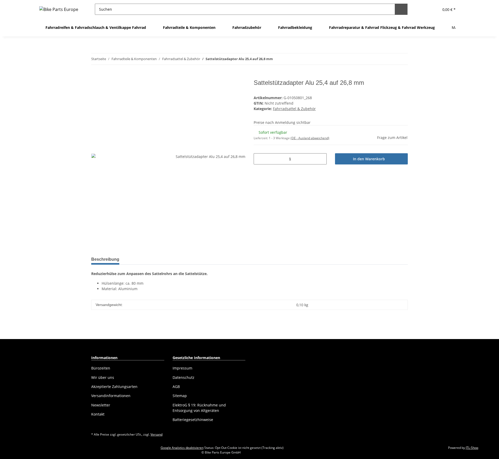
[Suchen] (401, 9)
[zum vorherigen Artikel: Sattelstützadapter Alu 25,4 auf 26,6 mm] (391, 59)
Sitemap (180, 395)
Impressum (182, 368)
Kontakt (97, 414)
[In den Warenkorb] (95, 76)
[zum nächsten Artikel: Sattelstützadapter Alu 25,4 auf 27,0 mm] (402, 59)
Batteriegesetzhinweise (193, 419)
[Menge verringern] (259, 159)
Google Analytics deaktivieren (182, 447)
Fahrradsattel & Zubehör (294, 108)
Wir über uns (102, 377)
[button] (422, 9)
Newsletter (100, 405)
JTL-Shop (472, 447)
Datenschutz (183, 377)
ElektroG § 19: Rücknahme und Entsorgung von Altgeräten (199, 408)
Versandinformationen (110, 395)
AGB (176, 386)
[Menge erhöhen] (320, 159)
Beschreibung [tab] (105, 259)
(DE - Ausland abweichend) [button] (310, 138)
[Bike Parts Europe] (58, 9)
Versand (156, 434)
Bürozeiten (100, 368)
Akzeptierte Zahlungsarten (114, 386)
